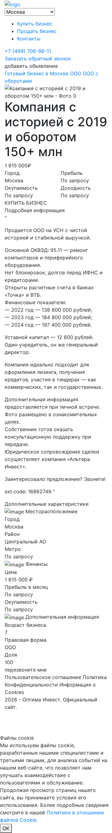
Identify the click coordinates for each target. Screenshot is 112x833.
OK (5, 828)
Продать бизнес (37, 31)
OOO (75, 73)
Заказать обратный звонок (38, 58)
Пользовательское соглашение (43, 677)
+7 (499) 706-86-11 (28, 51)
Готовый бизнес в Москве (36, 73)
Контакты (28, 38)
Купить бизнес (34, 24)
